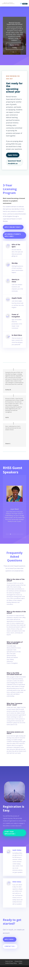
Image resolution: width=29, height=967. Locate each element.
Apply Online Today (14, 46)
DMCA (20, 963)
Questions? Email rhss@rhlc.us (14, 162)
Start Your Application (9, 833)
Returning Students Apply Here (13, 235)
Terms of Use (9, 961)
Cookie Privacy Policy (11, 963)
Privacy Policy (18, 961)
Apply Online (12, 155)
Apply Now (9, 939)
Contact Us (9, 946)
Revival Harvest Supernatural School (14, 23)
